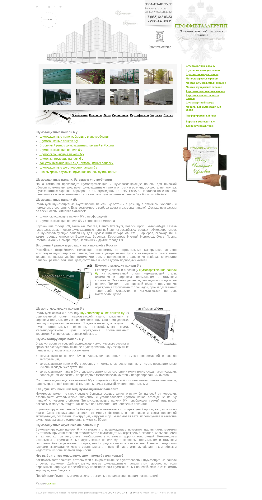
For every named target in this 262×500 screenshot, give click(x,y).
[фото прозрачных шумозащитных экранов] (124, 85)
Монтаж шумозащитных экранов (206, 82)
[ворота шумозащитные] (56, 105)
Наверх (62, 493)
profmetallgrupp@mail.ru (95, 493)
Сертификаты (139, 115)
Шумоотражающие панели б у (61, 149)
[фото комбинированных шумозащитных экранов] (158, 85)
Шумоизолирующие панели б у (61, 158)
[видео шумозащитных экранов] (158, 105)
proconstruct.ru (50, 493)
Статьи (168, 115)
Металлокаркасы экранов (202, 78)
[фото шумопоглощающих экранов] (56, 85)
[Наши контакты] (48, 7)
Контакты (95, 115)
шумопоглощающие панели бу (102, 313)
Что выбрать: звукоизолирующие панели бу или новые (78, 172)
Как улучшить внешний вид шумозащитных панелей (77, 163)
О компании (80, 115)
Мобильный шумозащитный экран (203, 108)
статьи (51, 483)
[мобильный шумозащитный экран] (90, 105)
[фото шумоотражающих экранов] (90, 85)
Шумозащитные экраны (200, 65)
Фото (107, 115)
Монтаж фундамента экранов (204, 87)
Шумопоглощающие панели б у (62, 154)
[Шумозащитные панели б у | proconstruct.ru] (59, 7)
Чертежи (156, 115)
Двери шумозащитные (199, 125)
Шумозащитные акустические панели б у (68, 167)
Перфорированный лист (201, 115)
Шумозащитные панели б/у (59, 141)
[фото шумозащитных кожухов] (124, 105)
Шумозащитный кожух (200, 102)
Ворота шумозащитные (200, 121)
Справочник (120, 115)
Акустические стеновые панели (205, 91)
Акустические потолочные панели (202, 97)
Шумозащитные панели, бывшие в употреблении (75, 136)
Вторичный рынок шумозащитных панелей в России (77, 145)
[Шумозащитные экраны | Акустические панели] (37, 7)
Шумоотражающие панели (202, 74)
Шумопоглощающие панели (203, 70)
